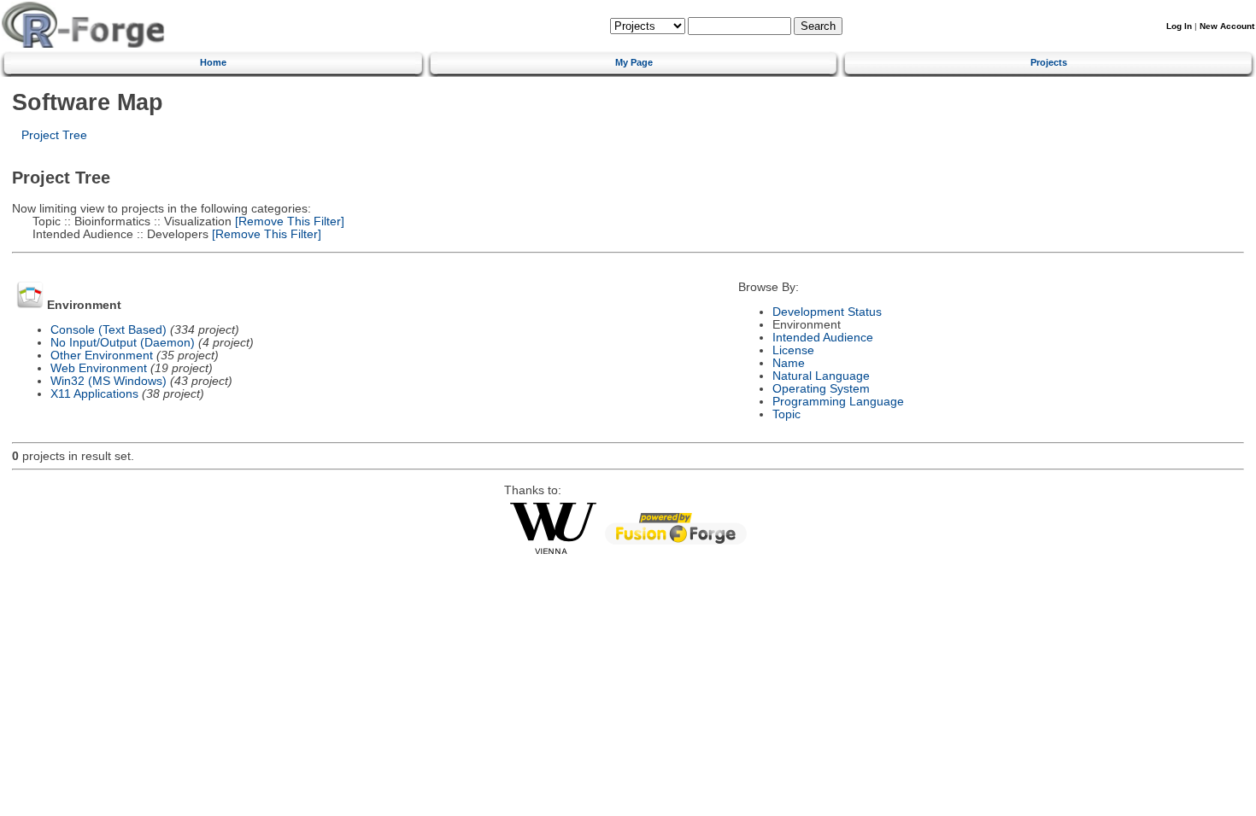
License (793, 350)
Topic (786, 414)
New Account (1227, 26)
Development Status (827, 312)
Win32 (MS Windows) (108, 381)
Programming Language (838, 401)
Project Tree (54, 135)
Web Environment (98, 368)
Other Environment (101, 355)
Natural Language (821, 376)
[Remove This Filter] (288, 221)
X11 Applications (94, 394)
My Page (634, 62)
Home (213, 62)
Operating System (821, 388)
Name (788, 363)
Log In (1179, 26)
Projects (1048, 62)
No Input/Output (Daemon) (122, 342)
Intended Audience (822, 337)
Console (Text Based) (108, 329)
